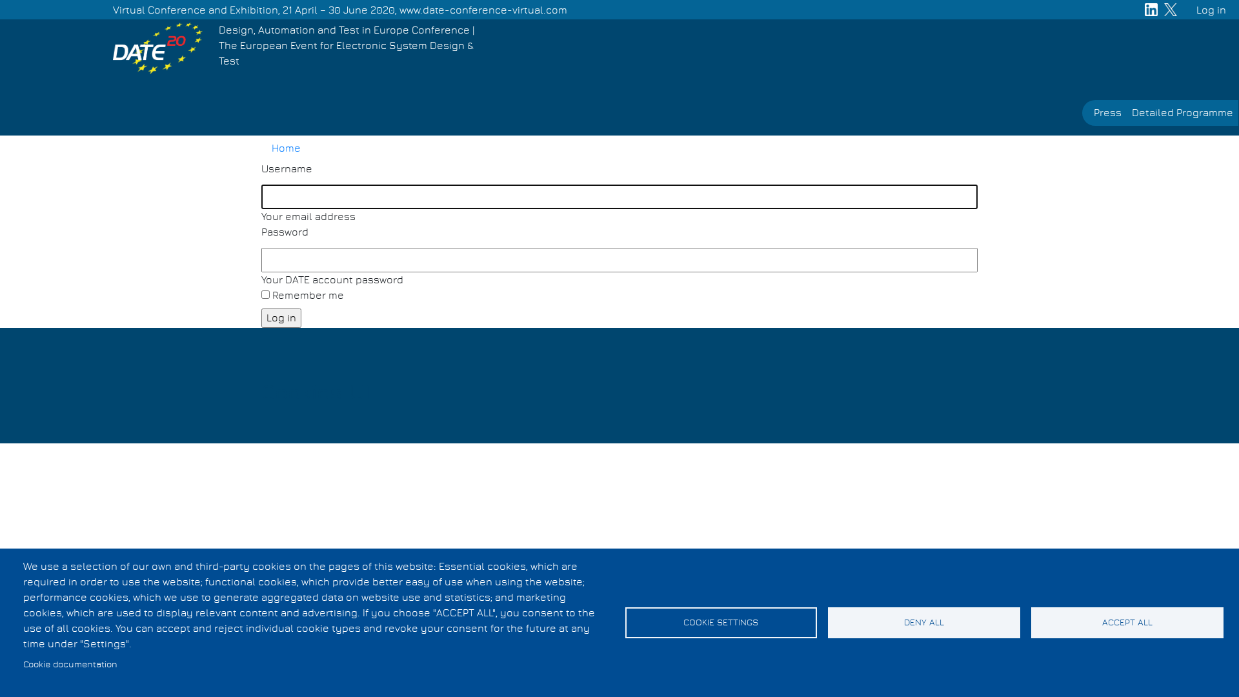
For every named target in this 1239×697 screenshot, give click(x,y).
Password (284, 232)
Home (286, 148)
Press (1108, 113)
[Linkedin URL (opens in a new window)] (1151, 9)
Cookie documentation (70, 664)
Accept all (1127, 622)
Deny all (924, 622)
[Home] (158, 48)
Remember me (308, 295)
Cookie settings (720, 622)
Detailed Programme (1182, 113)
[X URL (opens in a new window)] (1170, 9)
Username (286, 169)
